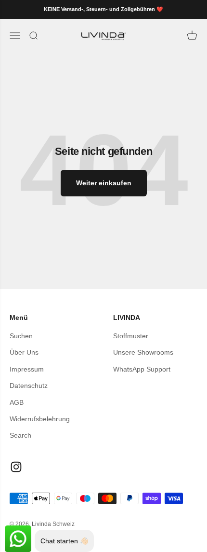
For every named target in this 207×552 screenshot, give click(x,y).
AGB (17, 402)
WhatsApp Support (141, 369)
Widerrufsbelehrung (40, 419)
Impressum (27, 369)
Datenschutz (29, 385)
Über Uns (24, 352)
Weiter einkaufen (103, 183)
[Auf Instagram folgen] (16, 466)
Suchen (21, 336)
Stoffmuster (130, 336)
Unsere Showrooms (143, 352)
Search (20, 435)
